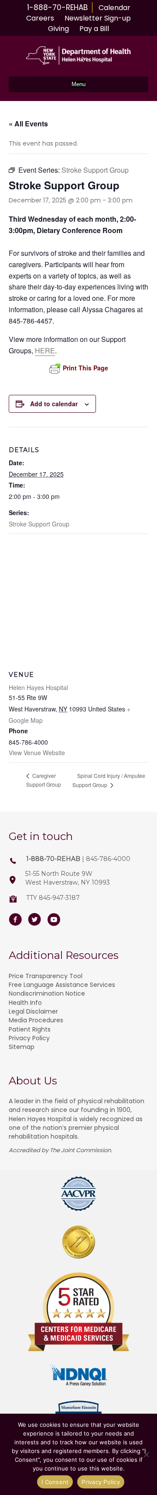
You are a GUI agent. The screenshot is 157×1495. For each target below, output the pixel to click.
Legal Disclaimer (33, 1011)
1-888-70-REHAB (57, 7)
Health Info (25, 1002)
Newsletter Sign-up (98, 18)
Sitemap (21, 1046)
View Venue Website (37, 752)
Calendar (114, 8)
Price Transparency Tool (45, 976)
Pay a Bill (94, 29)
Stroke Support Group (39, 523)
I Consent (54, 1481)
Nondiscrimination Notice (47, 993)
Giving (58, 29)
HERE (45, 350)
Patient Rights (30, 1029)
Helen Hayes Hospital (38, 687)
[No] (146, 1454)
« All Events (28, 123)
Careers (40, 18)
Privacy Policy (29, 1038)
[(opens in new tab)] (78, 1193)
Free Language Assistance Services (62, 984)
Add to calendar (54, 404)
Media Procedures (36, 1020)
